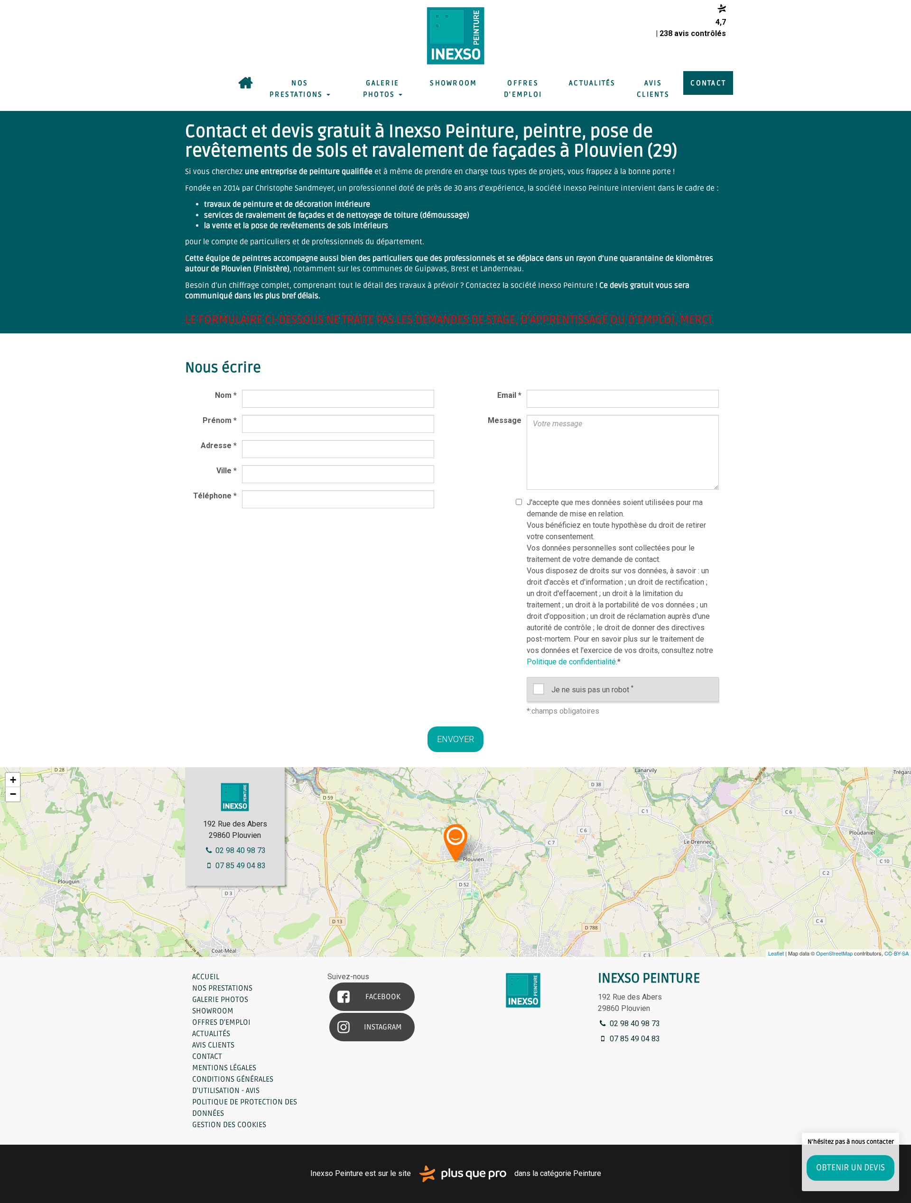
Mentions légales (224, 1068)
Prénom (220, 420)
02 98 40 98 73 (240, 850)
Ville (226, 470)
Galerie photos (381, 89)
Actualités (592, 83)
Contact (708, 83)
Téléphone (215, 495)
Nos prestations (297, 89)
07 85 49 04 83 (240, 865)
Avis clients (653, 89)
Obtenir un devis (850, 1167)
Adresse (219, 445)
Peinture (587, 1173)
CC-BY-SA (896, 953)
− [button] (13, 794)
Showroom (453, 83)
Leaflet (776, 953)
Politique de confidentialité (571, 661)
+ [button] (13, 780)
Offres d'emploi (523, 89)
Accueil (245, 83)
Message (504, 420)
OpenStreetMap (834, 953)
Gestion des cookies (229, 1125)
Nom (226, 395)
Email (509, 395)
